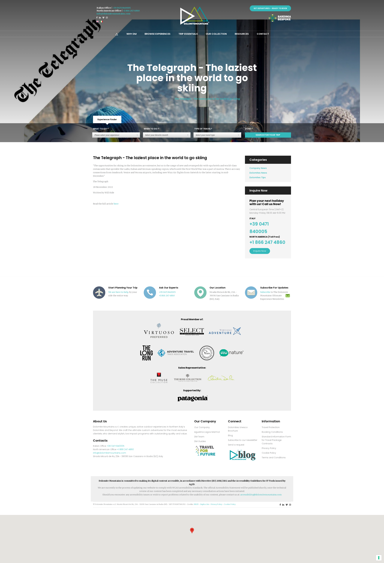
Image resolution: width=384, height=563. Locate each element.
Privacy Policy (269, 448)
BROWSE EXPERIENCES (157, 34)
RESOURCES (242, 34)
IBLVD (196, 504)
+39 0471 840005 (122, 7)
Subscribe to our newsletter (242, 440)
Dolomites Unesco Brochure (238, 429)
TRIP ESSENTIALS (188, 34)
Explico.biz (204, 504)
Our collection (216, 34)
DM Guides (200, 441)
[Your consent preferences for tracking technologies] (379, 558)
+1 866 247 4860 (131, 10)
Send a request (236, 444)
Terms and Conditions (274, 457)
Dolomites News (258, 172)
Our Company (202, 427)
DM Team (199, 436)
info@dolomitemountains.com (113, 13)
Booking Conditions (272, 431)
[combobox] (116, 135)
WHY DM (131, 34)
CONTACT (263, 34)
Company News (258, 168)
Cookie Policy (269, 452)
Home (147, 98)
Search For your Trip (268, 134)
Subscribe (265, 292)
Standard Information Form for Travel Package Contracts (276, 440)
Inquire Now (259, 250)
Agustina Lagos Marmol (207, 431)
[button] (192, 530)
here (116, 203)
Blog (230, 435)
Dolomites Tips (257, 177)
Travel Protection (271, 427)
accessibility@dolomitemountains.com (261, 494)
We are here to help (118, 292)
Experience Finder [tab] (107, 119)
